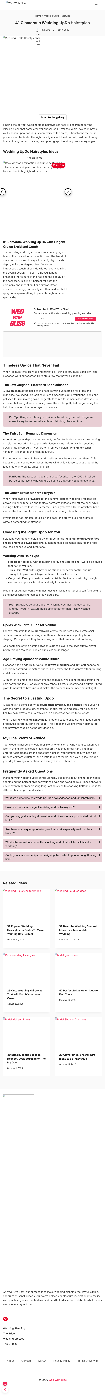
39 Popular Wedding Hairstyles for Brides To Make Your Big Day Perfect (25, 930)
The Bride (9, 1333)
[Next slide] (68, 191)
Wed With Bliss (58, 1379)
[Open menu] (96, 5)
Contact (26, 1360)
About (10, 1360)
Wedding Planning (14, 1328)
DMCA (42, 1360)
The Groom (10, 1343)
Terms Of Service (88, 1360)
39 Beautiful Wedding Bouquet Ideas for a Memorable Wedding (78, 930)
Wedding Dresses (13, 1338)
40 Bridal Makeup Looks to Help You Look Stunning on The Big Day (26, 1058)
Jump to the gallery (53, 117)
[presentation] (26, 904)
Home (38, 16)
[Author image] (38, 30)
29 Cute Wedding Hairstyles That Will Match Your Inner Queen (24, 994)
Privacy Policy (61, 1360)
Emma (47, 30)
